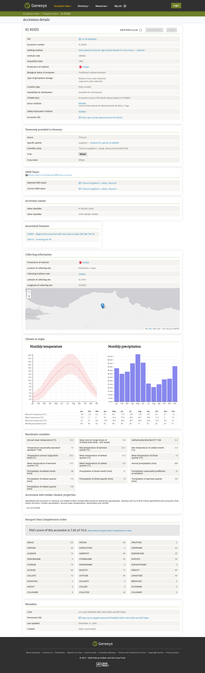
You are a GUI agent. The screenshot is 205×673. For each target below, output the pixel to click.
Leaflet (149, 329)
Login (176, 5)
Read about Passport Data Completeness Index (110, 530)
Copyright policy (156, 652)
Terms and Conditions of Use (132, 652)
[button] (102, 306)
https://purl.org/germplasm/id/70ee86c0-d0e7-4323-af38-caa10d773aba (115, 618)
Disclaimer (60, 652)
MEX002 (82, 103)
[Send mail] (26, 175)
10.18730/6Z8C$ (89, 39)
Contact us (48, 652)
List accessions (33, 508)
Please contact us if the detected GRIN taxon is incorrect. (50, 175)
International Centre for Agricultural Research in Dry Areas (106, 50)
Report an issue (74, 652)
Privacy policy (172, 652)
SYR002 (82, 274)
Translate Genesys (107, 652)
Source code (90, 652)
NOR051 (82, 111)
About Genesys (33, 652)
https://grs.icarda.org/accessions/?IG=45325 (102, 117)
